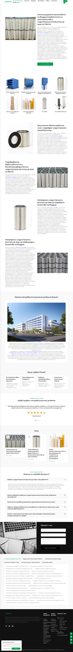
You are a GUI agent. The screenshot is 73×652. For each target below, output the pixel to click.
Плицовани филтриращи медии (17, 352)
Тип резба (44, 111)
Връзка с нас (16, 2)
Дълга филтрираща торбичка (28, 112)
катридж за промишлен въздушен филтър (49, 593)
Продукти (33, 0)
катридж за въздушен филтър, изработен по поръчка (20, 600)
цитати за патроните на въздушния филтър (18, 580)
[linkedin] (13, 626)
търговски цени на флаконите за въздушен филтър (50, 600)
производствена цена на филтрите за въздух (40, 585)
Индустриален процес (47, 623)
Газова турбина (45, 620)
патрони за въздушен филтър (34, 351)
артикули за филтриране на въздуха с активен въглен (20, 576)
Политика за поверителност (56, 649)
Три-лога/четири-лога (60, 111)
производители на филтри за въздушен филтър (49, 576)
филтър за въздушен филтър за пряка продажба (41, 597)
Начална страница (18, 0)
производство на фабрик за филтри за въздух (18, 595)
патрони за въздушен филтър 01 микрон (16, 588)
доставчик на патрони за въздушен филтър (17, 571)
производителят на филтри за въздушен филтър (19, 568)
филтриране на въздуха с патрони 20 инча (41, 566)
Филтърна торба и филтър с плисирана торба (46, 631)
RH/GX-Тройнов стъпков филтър (12, 93)
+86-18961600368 (61, 632)
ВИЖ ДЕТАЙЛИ (12, 83)
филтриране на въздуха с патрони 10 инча (17, 566)
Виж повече (9, 455)
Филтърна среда (46, 642)
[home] (8, 1)
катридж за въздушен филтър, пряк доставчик (18, 583)
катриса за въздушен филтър (43, 578)
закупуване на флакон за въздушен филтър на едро (19, 578)
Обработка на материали (47, 626)
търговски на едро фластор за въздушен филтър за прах (21, 593)
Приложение (41, 0)
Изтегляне (54, 0)
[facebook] (6, 626)
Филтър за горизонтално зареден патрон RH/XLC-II (44, 93)
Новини (48, 0)
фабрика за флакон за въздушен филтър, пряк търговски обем (49, 583)
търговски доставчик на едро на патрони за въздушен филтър (23, 602)
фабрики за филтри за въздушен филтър (42, 571)
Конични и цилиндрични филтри (12, 112)
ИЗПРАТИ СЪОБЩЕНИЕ (50, 548)
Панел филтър (47, 640)
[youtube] (9, 626)
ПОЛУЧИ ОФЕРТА (45, 64)
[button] (34, 420)
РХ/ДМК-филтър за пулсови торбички (28, 93)
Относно (26, 0)
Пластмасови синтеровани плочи (46, 637)
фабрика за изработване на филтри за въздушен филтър (47, 573)
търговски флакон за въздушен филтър (45, 568)
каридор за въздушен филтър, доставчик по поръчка (46, 580)
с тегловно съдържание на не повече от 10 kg (42, 588)
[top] (71, 642)
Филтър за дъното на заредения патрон (60, 93)
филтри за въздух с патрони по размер (16, 597)
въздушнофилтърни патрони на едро (16, 585)
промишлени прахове (43, 32)
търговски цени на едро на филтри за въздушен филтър (47, 595)
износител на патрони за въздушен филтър (17, 573)
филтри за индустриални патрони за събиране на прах (20, 590)
